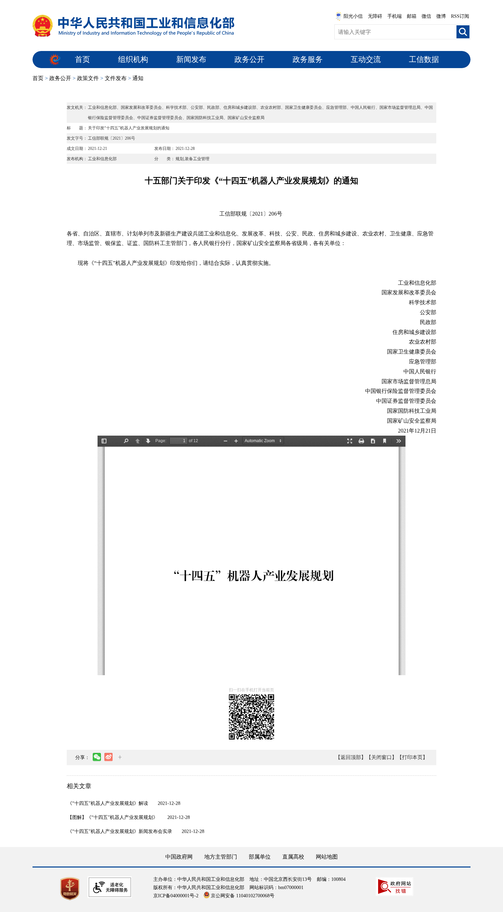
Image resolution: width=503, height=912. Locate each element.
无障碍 (375, 16)
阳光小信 (353, 16)
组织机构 (133, 59)
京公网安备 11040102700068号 (242, 895)
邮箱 (411, 16)
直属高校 (293, 857)
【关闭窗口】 (381, 757)
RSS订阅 (460, 16)
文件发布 (116, 78)
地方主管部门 (220, 857)
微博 (441, 16)
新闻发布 (191, 59)
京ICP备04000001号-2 (175, 895)
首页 (82, 59)
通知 (137, 78)
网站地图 (327, 857)
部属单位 (260, 857)
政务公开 (249, 59)
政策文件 (88, 78)
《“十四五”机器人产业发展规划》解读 (107, 803)
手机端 (394, 16)
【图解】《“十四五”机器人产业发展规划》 (112, 817)
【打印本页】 (412, 757)
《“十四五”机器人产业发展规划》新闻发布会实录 (119, 831)
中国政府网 (179, 857)
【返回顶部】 (350, 757)
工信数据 (424, 59)
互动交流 (366, 59)
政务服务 (308, 59)
